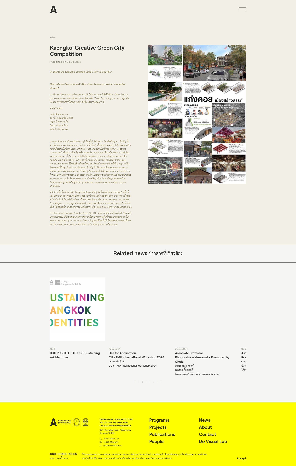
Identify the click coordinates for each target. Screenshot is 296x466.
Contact (207, 434)
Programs (159, 420)
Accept (241, 458)
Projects (158, 427)
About (205, 427)
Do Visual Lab (213, 441)
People (156, 441)
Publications (162, 434)
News (204, 420)
